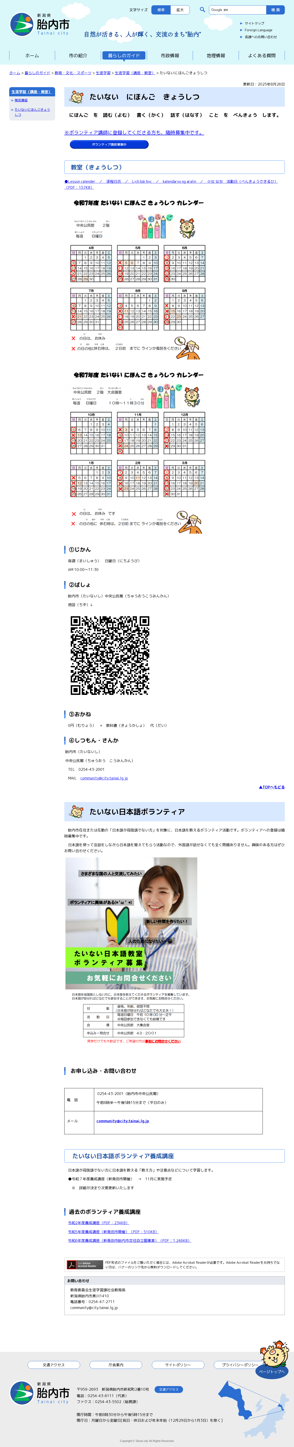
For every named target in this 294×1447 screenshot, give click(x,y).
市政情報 (170, 55)
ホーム (32, 55)
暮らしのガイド (124, 55)
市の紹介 (78, 55)
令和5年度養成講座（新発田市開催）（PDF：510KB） (113, 1231)
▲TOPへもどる (272, 787)
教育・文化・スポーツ (73, 72)
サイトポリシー (178, 1364)
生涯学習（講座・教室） (135, 72)
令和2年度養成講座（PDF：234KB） (98, 1222)
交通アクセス (54, 1364)
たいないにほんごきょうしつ (32, 112)
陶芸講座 (21, 100)
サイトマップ (254, 23)
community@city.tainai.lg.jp (104, 778)
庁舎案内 (116, 1364)
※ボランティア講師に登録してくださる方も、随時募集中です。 (134, 132)
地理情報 (216, 55)
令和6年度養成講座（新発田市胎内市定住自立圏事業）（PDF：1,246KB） (129, 1240)
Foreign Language (258, 30)
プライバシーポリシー (240, 1364)
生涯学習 (103, 72)
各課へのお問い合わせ (261, 37)
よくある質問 (262, 55)
